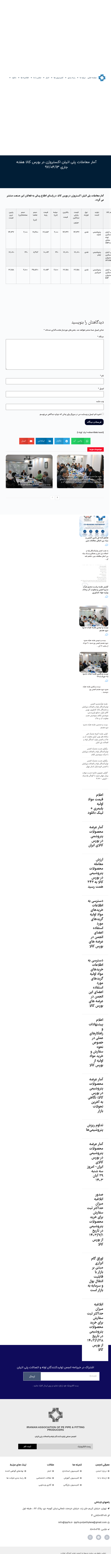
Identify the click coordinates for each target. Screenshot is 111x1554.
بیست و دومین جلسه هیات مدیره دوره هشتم (95, 629)
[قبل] (52, 498)
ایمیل (101, 389)
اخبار (47, 78)
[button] (80, 441)
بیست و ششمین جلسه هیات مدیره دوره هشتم (34, 484)
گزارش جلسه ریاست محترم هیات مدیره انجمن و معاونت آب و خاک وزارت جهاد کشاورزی (95, 590)
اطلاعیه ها (25, 78)
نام (102, 376)
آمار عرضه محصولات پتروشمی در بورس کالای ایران (95, 836)
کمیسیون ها (58, 78)
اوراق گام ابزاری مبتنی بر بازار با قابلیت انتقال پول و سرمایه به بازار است (95, 1274)
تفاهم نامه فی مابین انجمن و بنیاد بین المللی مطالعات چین (97, 539)
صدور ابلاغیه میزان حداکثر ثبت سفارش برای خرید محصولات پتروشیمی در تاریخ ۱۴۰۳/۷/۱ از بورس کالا (95, 1219)
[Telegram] (98, 1537)
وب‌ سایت (100, 402)
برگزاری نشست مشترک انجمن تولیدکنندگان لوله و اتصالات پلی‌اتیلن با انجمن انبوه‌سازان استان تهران (95, 764)
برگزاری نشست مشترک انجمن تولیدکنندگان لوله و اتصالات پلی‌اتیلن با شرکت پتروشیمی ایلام (95, 752)
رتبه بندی (71, 78)
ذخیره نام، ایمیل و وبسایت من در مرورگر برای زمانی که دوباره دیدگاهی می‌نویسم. (70, 414)
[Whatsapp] (107, 1537)
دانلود (14, 78)
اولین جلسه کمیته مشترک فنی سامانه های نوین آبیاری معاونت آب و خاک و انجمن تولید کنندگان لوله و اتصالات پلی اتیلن (95, 738)
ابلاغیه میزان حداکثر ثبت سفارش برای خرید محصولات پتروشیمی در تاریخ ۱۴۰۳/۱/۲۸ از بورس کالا (95, 1327)
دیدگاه (100, 337)
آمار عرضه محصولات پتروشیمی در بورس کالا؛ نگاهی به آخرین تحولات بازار (95, 1095)
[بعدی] (57, 498)
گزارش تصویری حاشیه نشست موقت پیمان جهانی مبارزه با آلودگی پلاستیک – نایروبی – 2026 (95, 776)
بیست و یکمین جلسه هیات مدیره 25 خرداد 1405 (95, 675)
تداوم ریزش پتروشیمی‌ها (94, 1128)
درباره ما (83, 78)
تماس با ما (37, 78)
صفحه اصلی (92, 78)
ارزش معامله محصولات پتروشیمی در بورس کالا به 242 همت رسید (95, 873)
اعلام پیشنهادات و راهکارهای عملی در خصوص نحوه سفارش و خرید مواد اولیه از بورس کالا (96, 1043)
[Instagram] (90, 1537)
